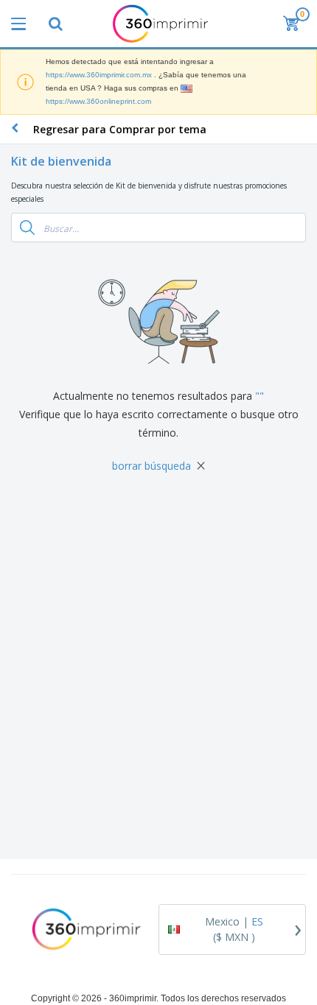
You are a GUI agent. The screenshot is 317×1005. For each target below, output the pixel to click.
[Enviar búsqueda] (27, 227)
